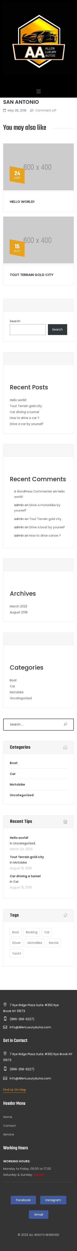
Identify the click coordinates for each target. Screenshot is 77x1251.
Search (15, 321)
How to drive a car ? (24, 418)
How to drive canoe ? (45, 535)
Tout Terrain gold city (31, 274)
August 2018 (19, 612)
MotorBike (35, 943)
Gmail (38, 1214)
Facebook (23, 1200)
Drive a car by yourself (26, 424)
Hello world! (22, 201)
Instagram (53, 1200)
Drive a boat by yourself (47, 527)
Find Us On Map (14, 1090)
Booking (31, 932)
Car (12, 686)
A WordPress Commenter (33, 491)
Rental (53, 943)
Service (8, 1134)
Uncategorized (21, 698)
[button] (38, 91)
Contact (9, 1126)
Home (7, 1117)
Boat (13, 680)
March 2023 (18, 606)
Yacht (16, 953)
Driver (16, 943)
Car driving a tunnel (24, 412)
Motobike (17, 692)
